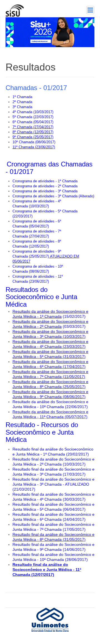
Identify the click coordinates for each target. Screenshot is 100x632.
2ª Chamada (22, 102)
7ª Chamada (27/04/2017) (32, 127)
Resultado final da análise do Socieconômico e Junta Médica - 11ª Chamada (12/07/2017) (46, 569)
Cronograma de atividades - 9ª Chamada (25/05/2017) (45, 256)
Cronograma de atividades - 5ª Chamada (45, 211)
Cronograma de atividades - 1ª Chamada (45, 181)
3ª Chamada (22, 107)
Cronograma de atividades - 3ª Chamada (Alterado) (53, 196)
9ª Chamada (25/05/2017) (32, 137)
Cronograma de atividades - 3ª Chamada (45, 191)
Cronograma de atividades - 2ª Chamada (45, 186)
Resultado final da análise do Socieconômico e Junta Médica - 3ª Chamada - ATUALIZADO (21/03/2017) (53, 484)
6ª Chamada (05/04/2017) (32, 122)
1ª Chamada (22, 97)
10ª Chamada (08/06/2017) (33, 142)
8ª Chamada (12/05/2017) (32, 132)
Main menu (90, 10)
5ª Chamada (22, 117)
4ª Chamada (22, 112)
